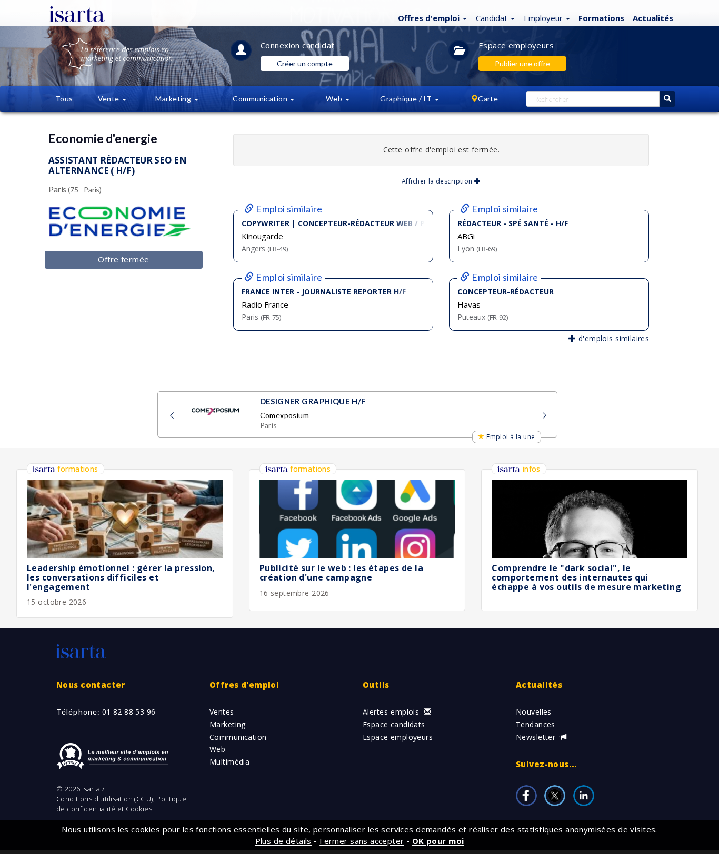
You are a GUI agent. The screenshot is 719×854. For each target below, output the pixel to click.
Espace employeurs (516, 45)
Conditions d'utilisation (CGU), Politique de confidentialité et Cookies (121, 804)
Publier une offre (522, 63)
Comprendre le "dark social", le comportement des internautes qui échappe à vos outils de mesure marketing (586, 577)
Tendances (535, 724)
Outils (376, 684)
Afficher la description (438, 181)
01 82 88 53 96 (129, 712)
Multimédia (229, 762)
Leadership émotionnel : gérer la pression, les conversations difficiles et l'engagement (121, 577)
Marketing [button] (174, 98)
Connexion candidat (298, 45)
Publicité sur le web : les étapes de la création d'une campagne (341, 572)
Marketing (227, 724)
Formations (601, 18)
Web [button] (335, 98)
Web (217, 749)
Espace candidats (394, 724)
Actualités (653, 18)
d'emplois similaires (612, 338)
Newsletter (537, 737)
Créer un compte (305, 63)
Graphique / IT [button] (406, 98)
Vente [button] (110, 98)
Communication (237, 737)
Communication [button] (261, 98)
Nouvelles (534, 712)
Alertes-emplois (392, 712)
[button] (431, 17)
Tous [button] (64, 98)
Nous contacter (90, 684)
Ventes (221, 712)
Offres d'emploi (244, 684)
